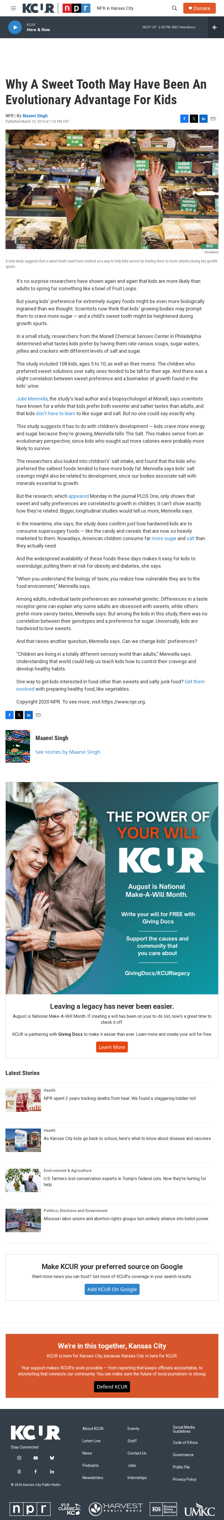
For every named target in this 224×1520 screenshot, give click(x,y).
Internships (137, 1478)
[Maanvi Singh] (17, 746)
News (87, 1453)
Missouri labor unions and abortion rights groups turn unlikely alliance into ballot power (126, 1218)
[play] (15, 27)
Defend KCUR (112, 1386)
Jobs (132, 1466)
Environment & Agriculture (68, 1170)
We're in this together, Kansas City (112, 1346)
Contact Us (137, 1453)
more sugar (164, 538)
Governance (183, 1455)
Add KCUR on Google (112, 1289)
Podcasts (90, 1466)
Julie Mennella (32, 399)
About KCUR (93, 1429)
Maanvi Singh (35, 115)
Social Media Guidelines (184, 1429)
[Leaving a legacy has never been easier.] (112, 888)
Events (133, 1429)
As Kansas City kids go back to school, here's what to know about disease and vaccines (127, 1138)
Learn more (112, 1047)
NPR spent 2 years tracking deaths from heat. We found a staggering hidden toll (120, 1098)
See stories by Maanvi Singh (68, 752)
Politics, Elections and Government (76, 1210)
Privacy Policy (184, 1479)
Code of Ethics (185, 1443)
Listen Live (91, 1441)
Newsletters (92, 1478)
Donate (201, 8)
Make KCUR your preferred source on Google (112, 1266)
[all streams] (216, 27)
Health (49, 1090)
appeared (79, 496)
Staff (132, 1441)
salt (190, 538)
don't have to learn (55, 413)
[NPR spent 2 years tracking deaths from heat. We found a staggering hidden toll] (23, 1100)
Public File (181, 1467)
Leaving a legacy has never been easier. (112, 1006)
